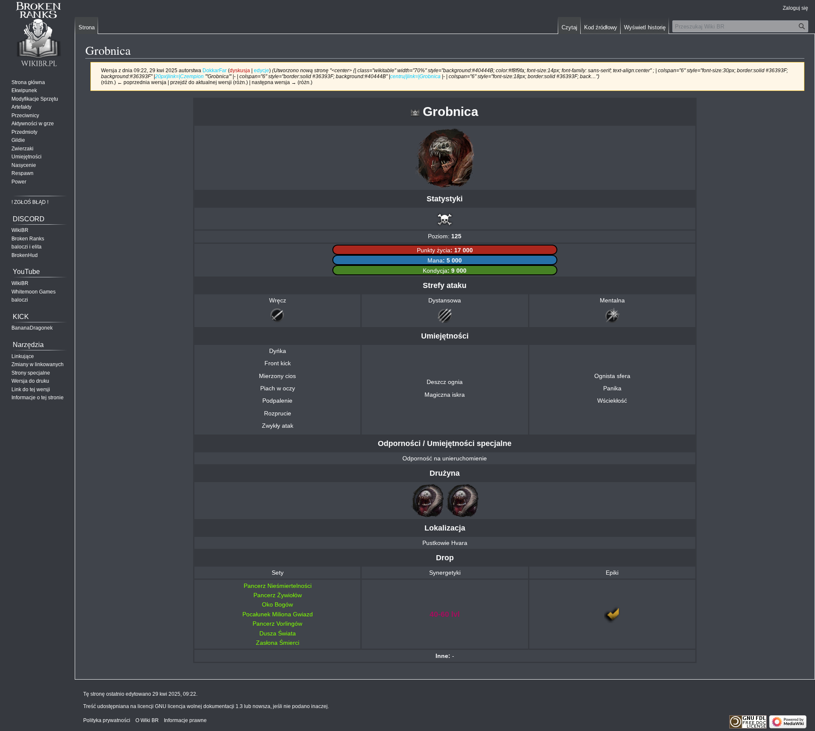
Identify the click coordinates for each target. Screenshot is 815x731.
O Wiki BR (147, 720)
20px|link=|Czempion (179, 76)
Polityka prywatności (106, 720)
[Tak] (612, 613)
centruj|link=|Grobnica (415, 76)
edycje (261, 70)
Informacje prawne (185, 720)
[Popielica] (427, 500)
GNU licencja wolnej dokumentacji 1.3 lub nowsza (212, 706)
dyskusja (240, 70)
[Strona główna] (37, 34)
